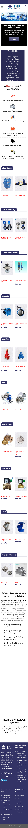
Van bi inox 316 (5, 409)
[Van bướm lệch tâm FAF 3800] (7, 311)
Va (18, 798)
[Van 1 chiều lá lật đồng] (7, 439)
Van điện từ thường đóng (21, 496)
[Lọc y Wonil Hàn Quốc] (21, 527)
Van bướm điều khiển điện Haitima (20, 238)
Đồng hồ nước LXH (5, 195)
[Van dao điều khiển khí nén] (21, 267)
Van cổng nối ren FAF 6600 (20, 367)
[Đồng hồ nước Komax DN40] (21, 183)
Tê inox (16, 582)
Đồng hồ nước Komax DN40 (20, 196)
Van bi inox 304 (18, 409)
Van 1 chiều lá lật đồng (6, 451)
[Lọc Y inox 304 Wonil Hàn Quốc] (7, 527)
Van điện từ (20, 812)
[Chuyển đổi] (2, 625)
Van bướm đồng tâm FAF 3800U (21, 324)
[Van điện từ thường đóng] (21, 484)
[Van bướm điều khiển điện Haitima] (21, 225)
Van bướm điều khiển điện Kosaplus (6, 238)
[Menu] (2, 7)
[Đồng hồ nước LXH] (7, 183)
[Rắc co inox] (7, 570)
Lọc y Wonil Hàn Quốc (20, 539)
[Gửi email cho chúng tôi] (8, 773)
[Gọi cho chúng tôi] (11, 773)
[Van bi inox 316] (7, 397)
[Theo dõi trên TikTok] (5, 773)
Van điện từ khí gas (5, 496)
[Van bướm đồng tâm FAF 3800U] (21, 311)
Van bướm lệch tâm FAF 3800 (7, 324)
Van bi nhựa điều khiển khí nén (6, 281)
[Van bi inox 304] (21, 397)
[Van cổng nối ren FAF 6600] (21, 354)
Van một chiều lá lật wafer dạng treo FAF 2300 (20, 453)
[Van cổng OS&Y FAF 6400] (7, 354)
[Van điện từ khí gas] (7, 484)
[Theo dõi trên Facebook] (2, 773)
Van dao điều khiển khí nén (20, 281)
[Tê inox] (21, 570)
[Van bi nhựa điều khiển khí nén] (7, 268)
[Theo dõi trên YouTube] (7, 776)
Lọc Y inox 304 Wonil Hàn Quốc (6, 540)
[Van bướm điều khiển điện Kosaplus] (7, 225)
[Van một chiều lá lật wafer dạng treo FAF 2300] (21, 439)
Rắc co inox (4, 582)
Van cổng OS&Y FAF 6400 (6, 367)
